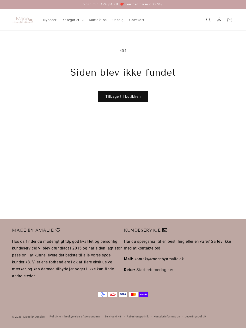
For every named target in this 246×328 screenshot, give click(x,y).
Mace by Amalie (34, 316)
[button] (73, 20)
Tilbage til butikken (123, 96)
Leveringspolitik (195, 316)
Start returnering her (154, 269)
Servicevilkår (113, 316)
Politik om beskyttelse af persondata (74, 316)
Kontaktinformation (167, 316)
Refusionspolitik (138, 316)
